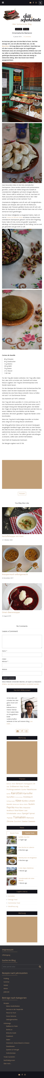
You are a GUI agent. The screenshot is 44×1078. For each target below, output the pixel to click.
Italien (8, 1040)
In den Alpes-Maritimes (26, 868)
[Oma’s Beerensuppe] (22, 596)
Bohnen (9, 784)
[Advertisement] (22, 474)
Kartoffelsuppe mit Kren (12, 536)
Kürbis (25, 800)
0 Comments (27, 36)
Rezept (26, 29)
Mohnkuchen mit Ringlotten (27, 858)
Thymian (9, 818)
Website (4, 669)
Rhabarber (26, 808)
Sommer (6, 982)
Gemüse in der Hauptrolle (14, 1009)
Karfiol (8, 794)
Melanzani (16, 804)
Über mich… (7, 1063)
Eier (8, 786)
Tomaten (19, 817)
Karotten (17, 793)
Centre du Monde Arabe (15, 217)
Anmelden (11, 896)
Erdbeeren (14, 786)
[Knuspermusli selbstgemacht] (22, 558)
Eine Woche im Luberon (26, 847)
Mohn (26, 804)
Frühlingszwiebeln (14, 789)
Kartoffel (27, 793)
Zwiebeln (31, 821)
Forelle (26, 786)
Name (4, 651)
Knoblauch (28, 797)
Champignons (28, 784)
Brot (13, 784)
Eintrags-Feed (12, 900)
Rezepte (6, 1003)
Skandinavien (10, 1046)
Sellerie (19, 813)
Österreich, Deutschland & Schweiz (17, 1043)
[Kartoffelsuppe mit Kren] (22, 520)
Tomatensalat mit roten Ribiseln (26, 879)
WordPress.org (13, 906)
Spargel (25, 813)
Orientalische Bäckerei (22, 33)
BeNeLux (9, 1030)
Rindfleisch (10, 810)
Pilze (17, 807)
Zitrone (10, 821)
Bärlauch (19, 784)
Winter (6, 988)
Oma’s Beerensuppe (11, 612)
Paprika (10, 807)
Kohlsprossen (11, 801)
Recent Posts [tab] (14, 833)
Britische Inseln (11, 1033)
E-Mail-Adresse (5, 660)
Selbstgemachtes (11, 1019)
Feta (21, 786)
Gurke (23, 789)
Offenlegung (6, 955)
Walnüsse (30, 818)
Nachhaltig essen (9, 1060)
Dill (34, 784)
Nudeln (31, 804)
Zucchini (17, 821)
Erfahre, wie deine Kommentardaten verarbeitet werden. (20, 684)
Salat (25, 810)
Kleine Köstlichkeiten (13, 1006)
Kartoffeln (11, 797)
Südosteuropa (10, 1053)
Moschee (5, 46)
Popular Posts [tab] (29, 833)
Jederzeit (18, 29)
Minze (22, 804)
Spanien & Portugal (12, 1050)
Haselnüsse (32, 789)
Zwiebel (25, 821)
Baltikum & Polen (12, 1026)
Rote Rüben (19, 810)
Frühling (6, 978)
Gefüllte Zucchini (23, 837)
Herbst (6, 985)
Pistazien (22, 493)
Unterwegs (7, 1023)
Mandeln (9, 804)
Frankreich (9, 1036)
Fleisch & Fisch (11, 1013)
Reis (21, 807)
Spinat (32, 813)
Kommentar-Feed (14, 903)
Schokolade (11, 813)
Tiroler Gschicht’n (9, 1057)
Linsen (31, 800)
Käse (18, 800)
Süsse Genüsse (11, 1016)
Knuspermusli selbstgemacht (15, 574)
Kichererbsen (19, 797)
